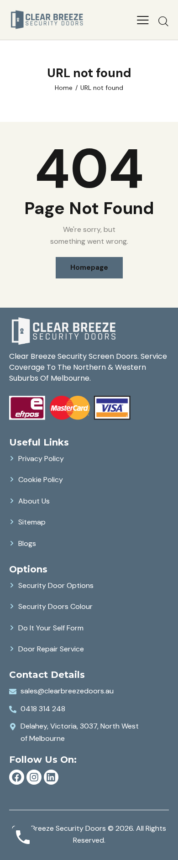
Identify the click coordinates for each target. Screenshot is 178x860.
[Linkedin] (51, 777)
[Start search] (163, 21)
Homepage (89, 267)
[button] (143, 20)
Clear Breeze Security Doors (59, 828)
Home (64, 88)
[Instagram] (34, 777)
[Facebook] (16, 777)
